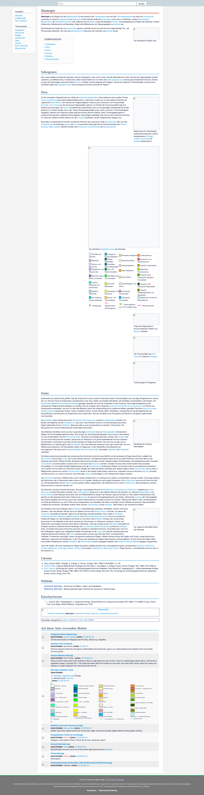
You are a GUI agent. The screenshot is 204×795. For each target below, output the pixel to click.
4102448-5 (72, 620)
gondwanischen (77, 31)
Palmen (123, 124)
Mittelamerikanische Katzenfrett (96, 516)
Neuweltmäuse (94, 466)
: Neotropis (53, 586)
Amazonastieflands (48, 100)
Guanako (138, 497)
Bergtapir (108, 504)
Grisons (103, 511)
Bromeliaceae (110, 121)
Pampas (78, 82)
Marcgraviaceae (109, 126)
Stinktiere (76, 508)
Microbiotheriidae (108, 420)
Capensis (94, 613)
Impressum (91, 790)
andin (109, 79)
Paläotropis (60, 613)
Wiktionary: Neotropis (53, 589)
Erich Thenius (49, 568)
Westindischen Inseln (63, 21)
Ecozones (109, 749)
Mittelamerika (46, 21)
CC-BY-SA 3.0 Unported (114, 779)
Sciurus (146, 471)
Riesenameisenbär (73, 436)
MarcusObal (68, 728)
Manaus (137, 331)
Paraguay (153, 356)
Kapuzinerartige (74, 449)
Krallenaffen (124, 449)
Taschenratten (140, 468)
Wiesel (96, 511)
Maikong (106, 526)
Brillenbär (98, 518)
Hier (37, 784)
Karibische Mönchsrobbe (127, 541)
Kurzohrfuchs (88, 526)
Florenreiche (148, 16)
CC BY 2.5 (84, 646)
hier (29, 784)
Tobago (150, 136)
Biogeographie (71, 16)
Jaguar (99, 531)
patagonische (117, 79)
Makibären (62, 516)
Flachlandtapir (93, 504)
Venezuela (145, 138)
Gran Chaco (53, 105)
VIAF (81, 620)
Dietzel (66, 756)
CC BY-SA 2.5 (86, 658)
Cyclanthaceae (93, 126)
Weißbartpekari (144, 492)
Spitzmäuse (48, 478)
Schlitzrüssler (130, 480)
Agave (67, 124)
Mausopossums (89, 420)
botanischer (77, 19)
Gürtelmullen (91, 432)
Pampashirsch (120, 489)
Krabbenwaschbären (49, 516)
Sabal (51, 126)
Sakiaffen (112, 449)
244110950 (88, 620)
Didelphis (66, 425)
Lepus (88, 473)
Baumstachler (46, 458)
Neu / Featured (21, 20)
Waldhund (98, 526)
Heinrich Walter (50, 566)
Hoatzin (116, 548)
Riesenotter (45, 513)
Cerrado (45, 105)
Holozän (69, 482)
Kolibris (70, 548)
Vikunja (84, 497)
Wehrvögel (108, 548)
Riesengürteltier (109, 432)
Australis (109, 31)
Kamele (153, 408)
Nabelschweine (47, 411)
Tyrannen (77, 548)
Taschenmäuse (74, 471)
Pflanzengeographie (124, 16)
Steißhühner (149, 545)
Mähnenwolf (113, 524)
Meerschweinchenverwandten (66, 403)
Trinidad (137, 138)
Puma (72, 534)
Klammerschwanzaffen (89, 449)
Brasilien (137, 141)
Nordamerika (72, 28)
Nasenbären (118, 513)
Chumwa (69, 678)
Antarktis (144, 19)
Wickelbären (74, 516)
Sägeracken (52, 548)
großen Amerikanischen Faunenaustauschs (126, 406)
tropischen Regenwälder (88, 97)
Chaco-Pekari (46, 494)
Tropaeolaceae (46, 124)
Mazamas (45, 492)
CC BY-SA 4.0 (88, 637)
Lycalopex (123, 526)
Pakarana (96, 463)
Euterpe (45, 126)
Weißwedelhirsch (107, 489)
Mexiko (93, 21)
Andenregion (106, 19)
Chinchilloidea (46, 463)
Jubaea (57, 126)
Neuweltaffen (46, 403)
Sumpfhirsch (132, 489)
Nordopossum (69, 422)
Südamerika (63, 19)
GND (65, 620)
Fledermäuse (130, 482)
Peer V (66, 737)
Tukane (44, 548)
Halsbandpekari (83, 492)
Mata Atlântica (56, 102)
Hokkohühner (97, 548)
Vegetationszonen (108, 249)
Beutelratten (77, 420)
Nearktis (117, 24)
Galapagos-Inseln (64, 84)
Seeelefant (73, 541)
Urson (65, 458)
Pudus (151, 489)
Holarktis (51, 613)
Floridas (115, 21)
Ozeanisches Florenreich (108, 613)
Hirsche (146, 408)
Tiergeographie (100, 16)
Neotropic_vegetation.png (63, 675)
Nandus (141, 545)
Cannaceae (82, 126)
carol (65, 746)
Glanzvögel (62, 548)
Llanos (65, 107)
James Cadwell (70, 637)
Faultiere (121, 436)
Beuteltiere (48, 420)
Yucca (75, 124)
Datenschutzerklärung (108, 790)
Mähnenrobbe (86, 541)
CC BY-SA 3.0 (63, 680)
